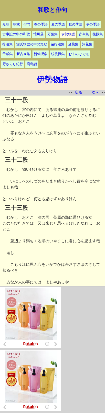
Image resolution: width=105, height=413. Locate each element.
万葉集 (52, 34)
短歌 (5, 24)
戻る (78, 92)
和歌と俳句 (52, 10)
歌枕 (16, 24)
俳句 (26, 24)
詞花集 (87, 44)
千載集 (7, 54)
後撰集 (98, 34)
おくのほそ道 (78, 54)
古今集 (84, 34)
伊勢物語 (68, 34)
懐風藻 (38, 34)
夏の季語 (58, 24)
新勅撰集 (40, 54)
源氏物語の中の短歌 (31, 44)
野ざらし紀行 (12, 64)
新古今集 (23, 54)
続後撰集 (58, 54)
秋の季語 (75, 24)
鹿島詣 (32, 64)
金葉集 (73, 44)
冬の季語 (93, 24)
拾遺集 (7, 44)
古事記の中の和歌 (16, 34)
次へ (95, 92)
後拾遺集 (57, 44)
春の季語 (41, 24)
